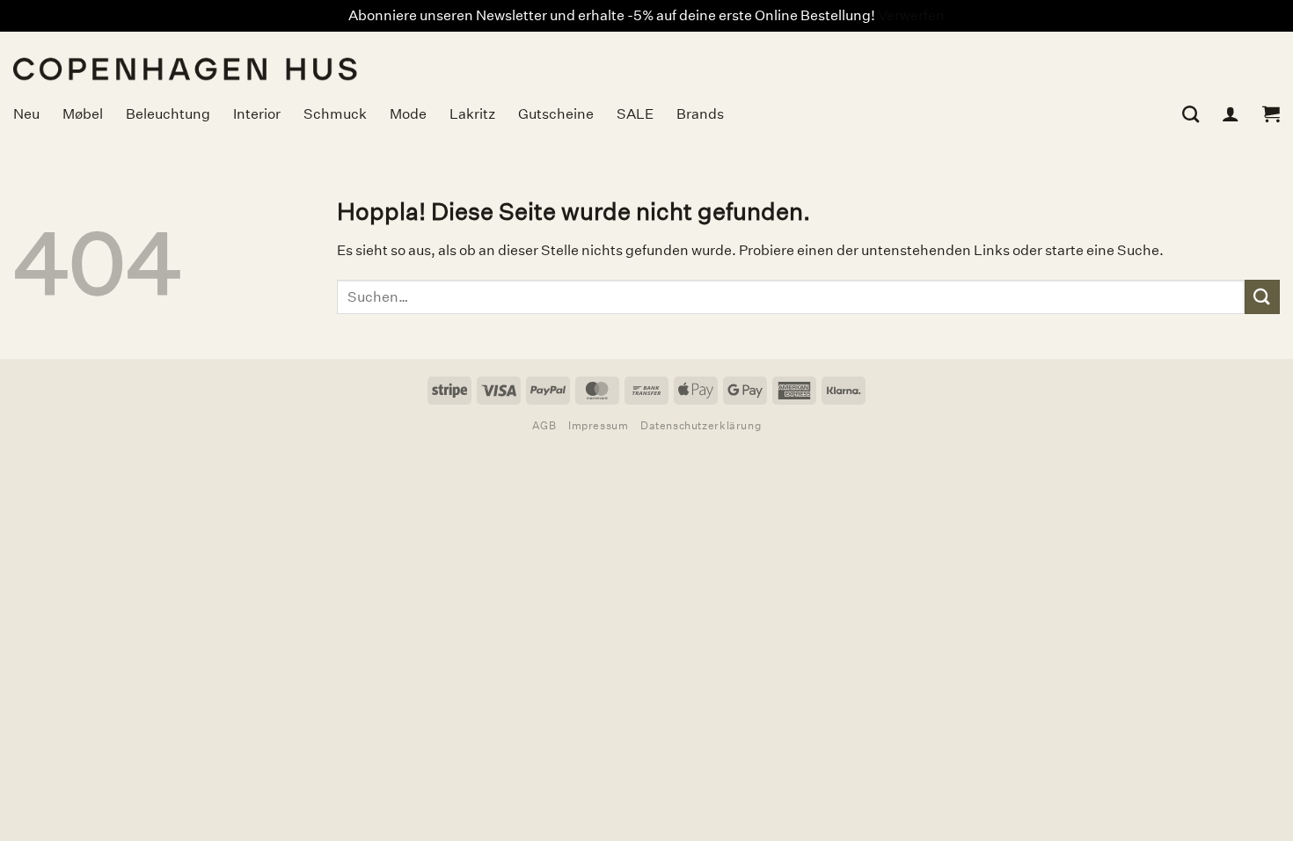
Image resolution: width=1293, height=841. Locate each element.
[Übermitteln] (1262, 297)
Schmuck (335, 114)
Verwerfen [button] (911, 15)
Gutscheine (556, 114)
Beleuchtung (168, 114)
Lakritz (472, 114)
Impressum (598, 425)
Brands (700, 114)
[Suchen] (1190, 114)
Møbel (82, 114)
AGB (544, 425)
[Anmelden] (1230, 113)
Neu (26, 114)
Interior (257, 114)
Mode (408, 114)
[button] (1271, 113)
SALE (635, 114)
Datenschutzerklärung (700, 425)
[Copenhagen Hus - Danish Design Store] (321, 58)
